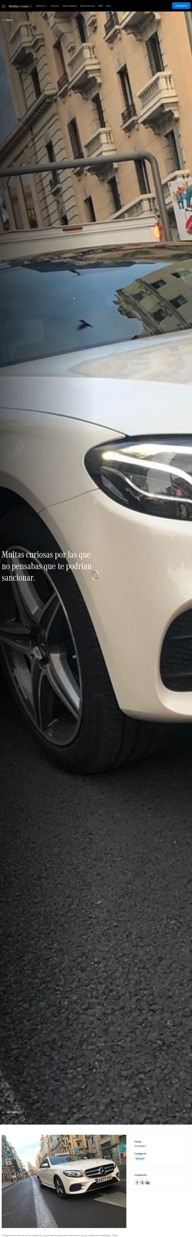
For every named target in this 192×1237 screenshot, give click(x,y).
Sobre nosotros (87, 5)
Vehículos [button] (40, 5)
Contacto (181, 5)
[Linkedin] (147, 1182)
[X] (142, 1182)
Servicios (54, 5)
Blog (108, 5)
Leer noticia (12, 1111)
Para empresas (69, 5)
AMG (100, 5)
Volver (9, 19)
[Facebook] (137, 1182)
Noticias (140, 1158)
